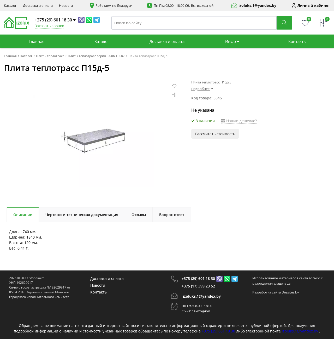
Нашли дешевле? (241, 120)
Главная (36, 41)
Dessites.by (290, 292)
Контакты (297, 41)
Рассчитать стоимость (215, 133)
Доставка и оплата (38, 5)
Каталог (10, 5)
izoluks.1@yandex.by (257, 5)
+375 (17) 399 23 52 (198, 286)
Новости (66, 5)
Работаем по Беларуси (114, 5)
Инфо (231, 41)
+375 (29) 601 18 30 (198, 278)
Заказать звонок (49, 25)
